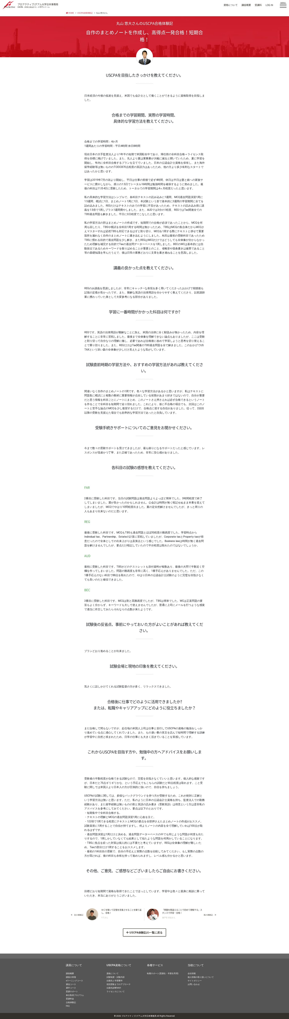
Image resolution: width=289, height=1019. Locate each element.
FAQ (68, 1006)
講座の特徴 (71, 977)
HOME (71, 13)
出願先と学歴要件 (115, 980)
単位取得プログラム (75, 995)
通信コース (71, 984)
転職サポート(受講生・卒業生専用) (162, 973)
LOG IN (269, 5)
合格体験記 (71, 1002)
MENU (283, 3)
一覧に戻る (146, 932)
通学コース (71, 988)
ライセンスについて (116, 991)
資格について (231, 5)
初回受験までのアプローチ (119, 984)
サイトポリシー (195, 980)
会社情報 (192, 973)
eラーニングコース (74, 980)
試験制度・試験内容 (116, 977)
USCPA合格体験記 (85, 13)
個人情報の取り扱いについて (201, 977)
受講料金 (70, 999)
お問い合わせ (194, 984)
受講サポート (72, 991)
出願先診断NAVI (114, 988)
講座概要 (246, 5)
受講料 (258, 5)
